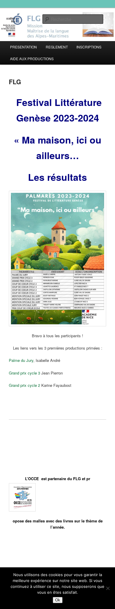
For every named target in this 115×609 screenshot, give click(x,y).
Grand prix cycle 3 (24, 373)
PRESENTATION (23, 46)
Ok (57, 600)
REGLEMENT (57, 46)
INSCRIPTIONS (88, 46)
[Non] (108, 588)
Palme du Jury (21, 360)
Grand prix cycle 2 (24, 385)
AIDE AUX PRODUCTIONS (32, 58)
